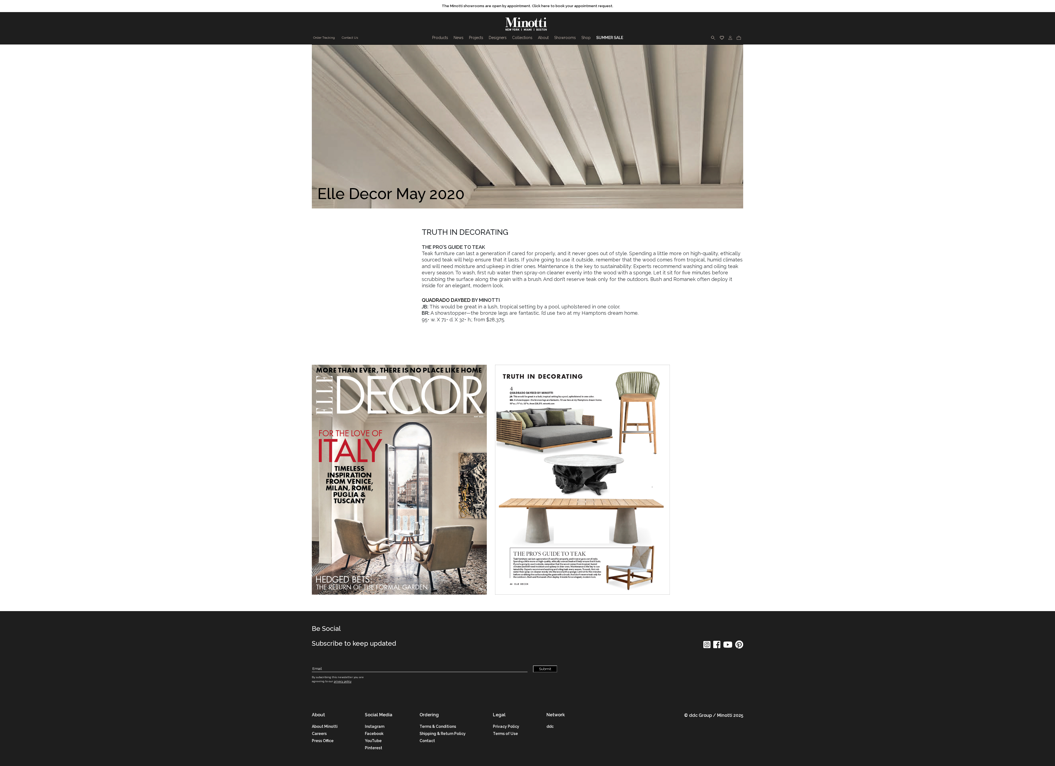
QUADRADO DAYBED (446, 300)
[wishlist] (722, 38)
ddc (550, 726)
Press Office (323, 741)
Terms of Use (505, 733)
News (458, 37)
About (543, 37)
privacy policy (342, 681)
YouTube (373, 741)
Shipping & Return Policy (443, 733)
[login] (730, 38)
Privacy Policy (506, 726)
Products (440, 37)
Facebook (374, 733)
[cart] (738, 38)
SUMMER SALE (609, 37)
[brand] (527, 24)
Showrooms (565, 37)
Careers (319, 733)
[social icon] (706, 646)
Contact (427, 741)
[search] (713, 38)
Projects (476, 37)
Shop (586, 37)
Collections (522, 37)
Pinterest (373, 748)
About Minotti (325, 726)
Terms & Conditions (438, 726)
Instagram (374, 726)
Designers (498, 37)
